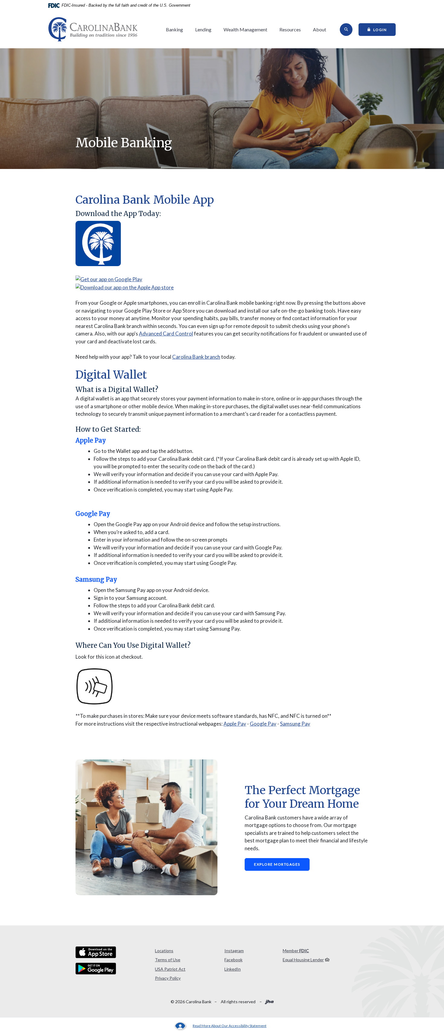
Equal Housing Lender (303, 959)
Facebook (233, 959)
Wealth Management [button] (245, 29)
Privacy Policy (168, 978)
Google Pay (263, 724)
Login (384, 29)
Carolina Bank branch (196, 357)
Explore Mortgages (277, 864)
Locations (164, 950)
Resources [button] (290, 29)
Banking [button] (174, 29)
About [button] (319, 29)
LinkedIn (232, 969)
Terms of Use (167, 959)
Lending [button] (203, 29)
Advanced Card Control (166, 333)
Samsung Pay (295, 724)
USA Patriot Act (170, 969)
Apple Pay (235, 724)
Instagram (234, 950)
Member (296, 950)
